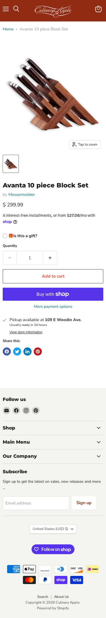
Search (42, 596)
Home (8, 29)
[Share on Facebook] (7, 351)
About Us (61, 596)
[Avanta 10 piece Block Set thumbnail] (10, 163)
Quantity (10, 246)
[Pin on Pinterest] (38, 351)
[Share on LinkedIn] (27, 351)
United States (50, 528)
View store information (26, 332)
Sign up (84, 503)
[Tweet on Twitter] (17, 351)
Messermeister (21, 194)
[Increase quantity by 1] (50, 258)
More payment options (53, 307)
